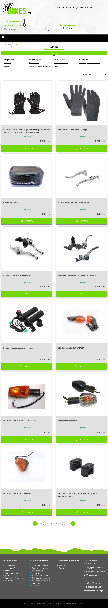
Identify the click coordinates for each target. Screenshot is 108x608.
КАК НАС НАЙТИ (13, 26)
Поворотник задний (67, 421)
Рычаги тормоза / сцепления (89, 63)
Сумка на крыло (11, 202)
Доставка (8, 571)
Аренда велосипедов (13, 573)
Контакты (9, 581)
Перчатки (7, 63)
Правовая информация (14, 578)
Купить (29, 148)
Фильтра (57, 66)
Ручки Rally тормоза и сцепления (73, 202)
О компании (10, 566)
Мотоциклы (83, 60)
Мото (7, 576)
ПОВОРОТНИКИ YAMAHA (71, 348)
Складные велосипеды (41, 578)
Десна (61, 568)
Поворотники (34, 63)
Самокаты (36, 586)
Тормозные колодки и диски (39, 66)
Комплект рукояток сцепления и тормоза (77, 275)
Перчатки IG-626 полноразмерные (74, 130)
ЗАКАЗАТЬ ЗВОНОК (10, 21)
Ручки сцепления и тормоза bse (17, 275)
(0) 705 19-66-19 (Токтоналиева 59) (93, 585)
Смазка (6, 66)
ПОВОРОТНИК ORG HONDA (17, 493)
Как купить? (10, 568)
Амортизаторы (9, 60)
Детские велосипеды (40, 568)
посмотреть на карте (94, 590)
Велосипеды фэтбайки (41, 581)
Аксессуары (36, 583)
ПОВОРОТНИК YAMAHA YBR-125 (19, 421)
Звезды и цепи (59, 60)
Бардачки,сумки (35, 60)
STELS (62, 566)
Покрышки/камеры (61, 63)
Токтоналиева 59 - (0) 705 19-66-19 (74, 7)
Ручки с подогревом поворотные (18, 348)
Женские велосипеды (40, 576)
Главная (7, 45)
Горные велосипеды (40, 566)
